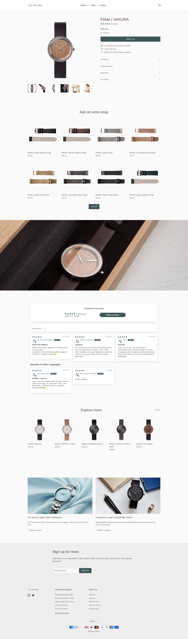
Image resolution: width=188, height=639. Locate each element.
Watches (83, 5)
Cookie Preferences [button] (62, 613)
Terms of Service (95, 605)
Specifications (105, 59)
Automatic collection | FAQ (64, 598)
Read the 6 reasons (104, 530)
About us (92, 594)
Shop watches (94, 601)
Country (103, 5)
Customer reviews (61, 609)
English (92, 621)
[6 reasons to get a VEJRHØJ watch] (128, 496)
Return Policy (104, 73)
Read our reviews (35, 530)
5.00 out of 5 (81, 314)
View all (94, 206)
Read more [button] (79, 356)
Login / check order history (64, 601)
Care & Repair (105, 79)
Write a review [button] (112, 315)
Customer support (61, 605)
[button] (106, 24)
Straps (93, 5)
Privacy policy (94, 609)
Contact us (93, 598)
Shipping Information (107, 66)
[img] (37, 337)
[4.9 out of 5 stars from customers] (60, 496)
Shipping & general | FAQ (64, 594)
